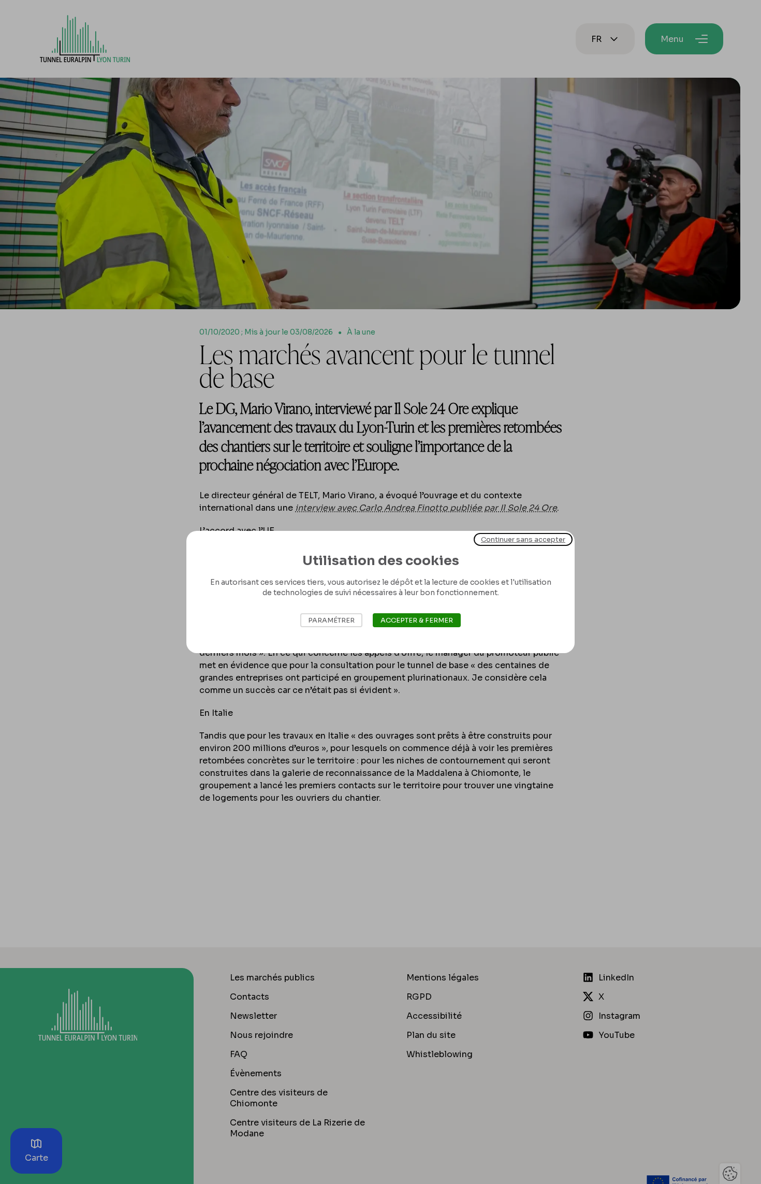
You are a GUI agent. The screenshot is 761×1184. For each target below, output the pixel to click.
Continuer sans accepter (523, 539)
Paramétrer (331, 620)
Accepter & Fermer (416, 620)
